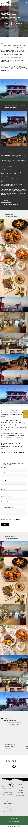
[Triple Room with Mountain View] (14, 736)
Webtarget (20, 818)
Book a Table (26, 414)
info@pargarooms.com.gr (8, 811)
